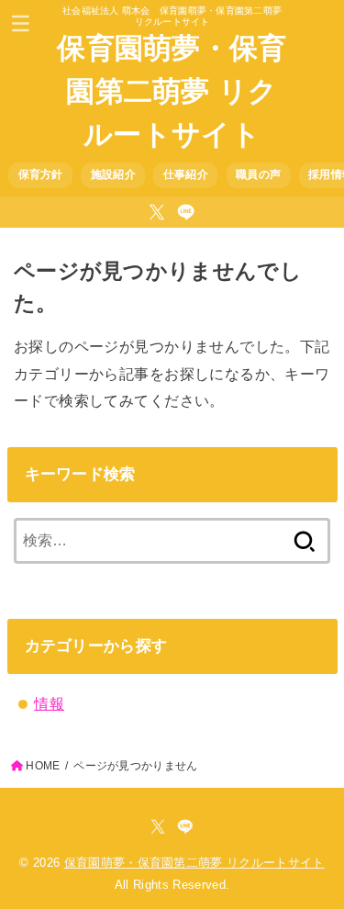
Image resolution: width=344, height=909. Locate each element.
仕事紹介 (185, 174)
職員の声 (258, 174)
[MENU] (20, 23)
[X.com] (157, 212)
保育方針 (40, 174)
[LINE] (185, 212)
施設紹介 (113, 174)
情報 (49, 703)
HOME (43, 765)
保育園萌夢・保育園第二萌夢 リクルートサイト (171, 91)
